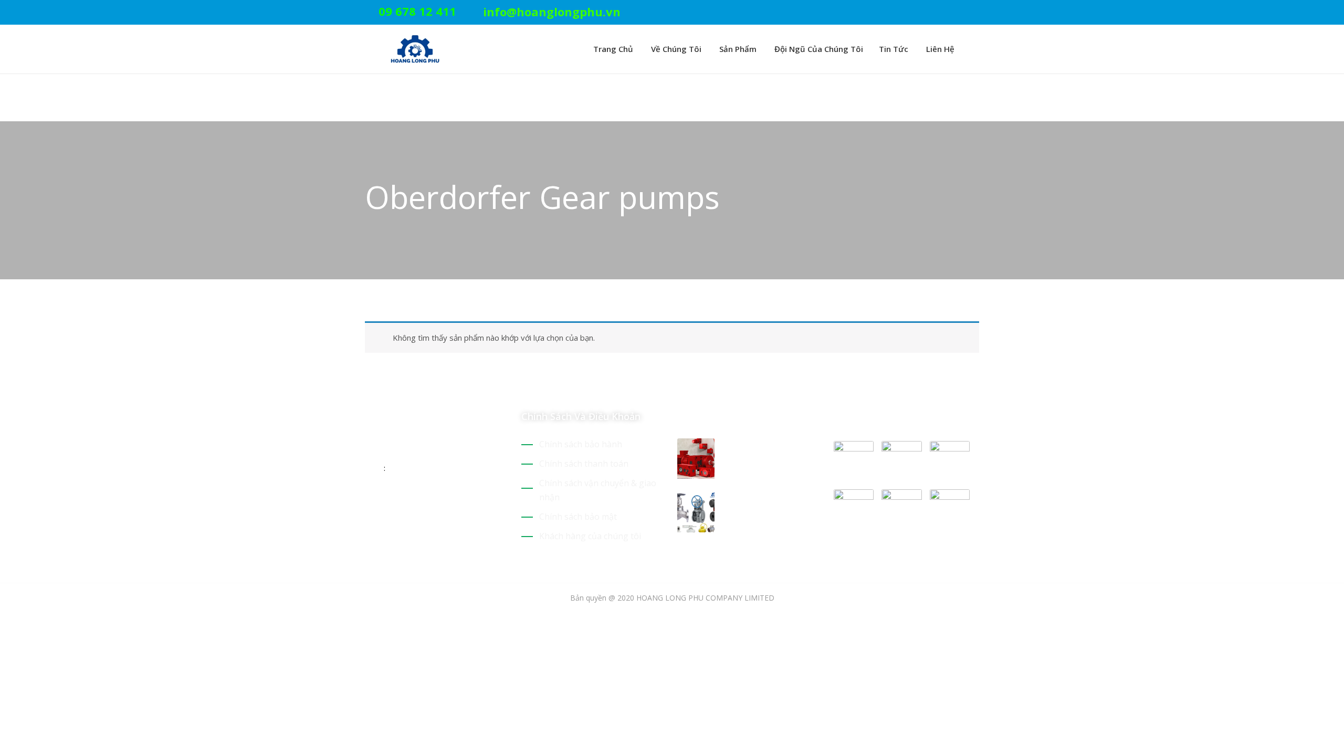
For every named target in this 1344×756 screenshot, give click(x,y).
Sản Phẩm (737, 49)
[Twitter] (927, 13)
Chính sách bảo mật (578, 516)
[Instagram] (976, 13)
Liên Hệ (939, 49)
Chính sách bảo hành (580, 444)
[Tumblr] (442, 502)
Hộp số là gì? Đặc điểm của (761, 451)
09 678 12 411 (417, 11)
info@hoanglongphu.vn (552, 11)
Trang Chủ (612, 49)
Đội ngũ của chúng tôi (817, 49)
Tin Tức (893, 49)
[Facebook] (960, 13)
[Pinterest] (943, 13)
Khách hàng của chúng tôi (590, 536)
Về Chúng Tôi (675, 49)
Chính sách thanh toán (583, 463)
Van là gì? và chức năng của (763, 504)
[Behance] (461, 502)
